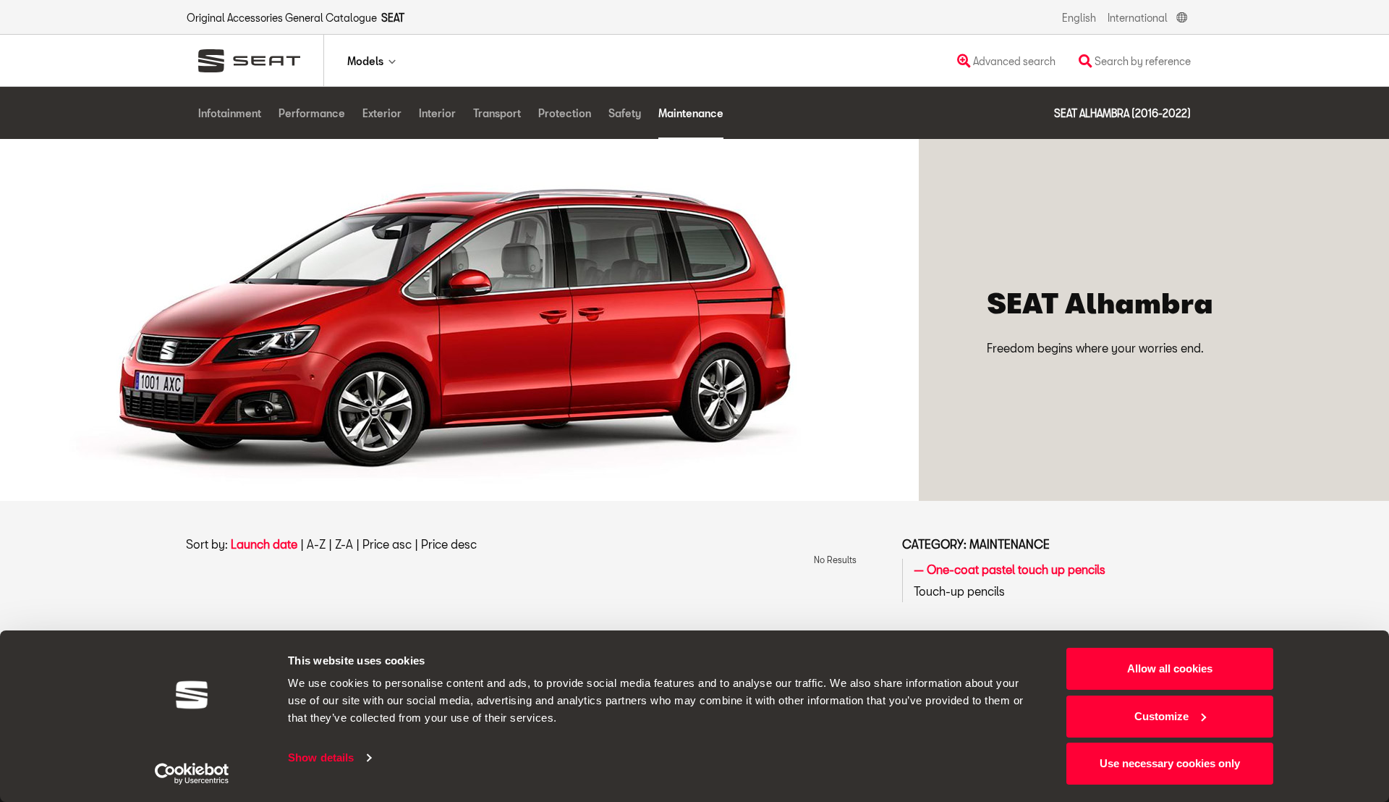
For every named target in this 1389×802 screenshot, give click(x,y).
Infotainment (229, 113)
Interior (437, 113)
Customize (1161, 716)
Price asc (387, 544)
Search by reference (1141, 61)
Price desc (449, 544)
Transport (497, 113)
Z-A (344, 544)
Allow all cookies (1169, 668)
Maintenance (690, 113)
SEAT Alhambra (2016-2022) (1122, 113)
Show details (321, 757)
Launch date (264, 544)
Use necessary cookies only (1170, 763)
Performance (312, 113)
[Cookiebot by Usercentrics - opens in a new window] (192, 774)
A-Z (316, 544)
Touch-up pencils (959, 591)
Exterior (382, 113)
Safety (624, 113)
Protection (564, 113)
